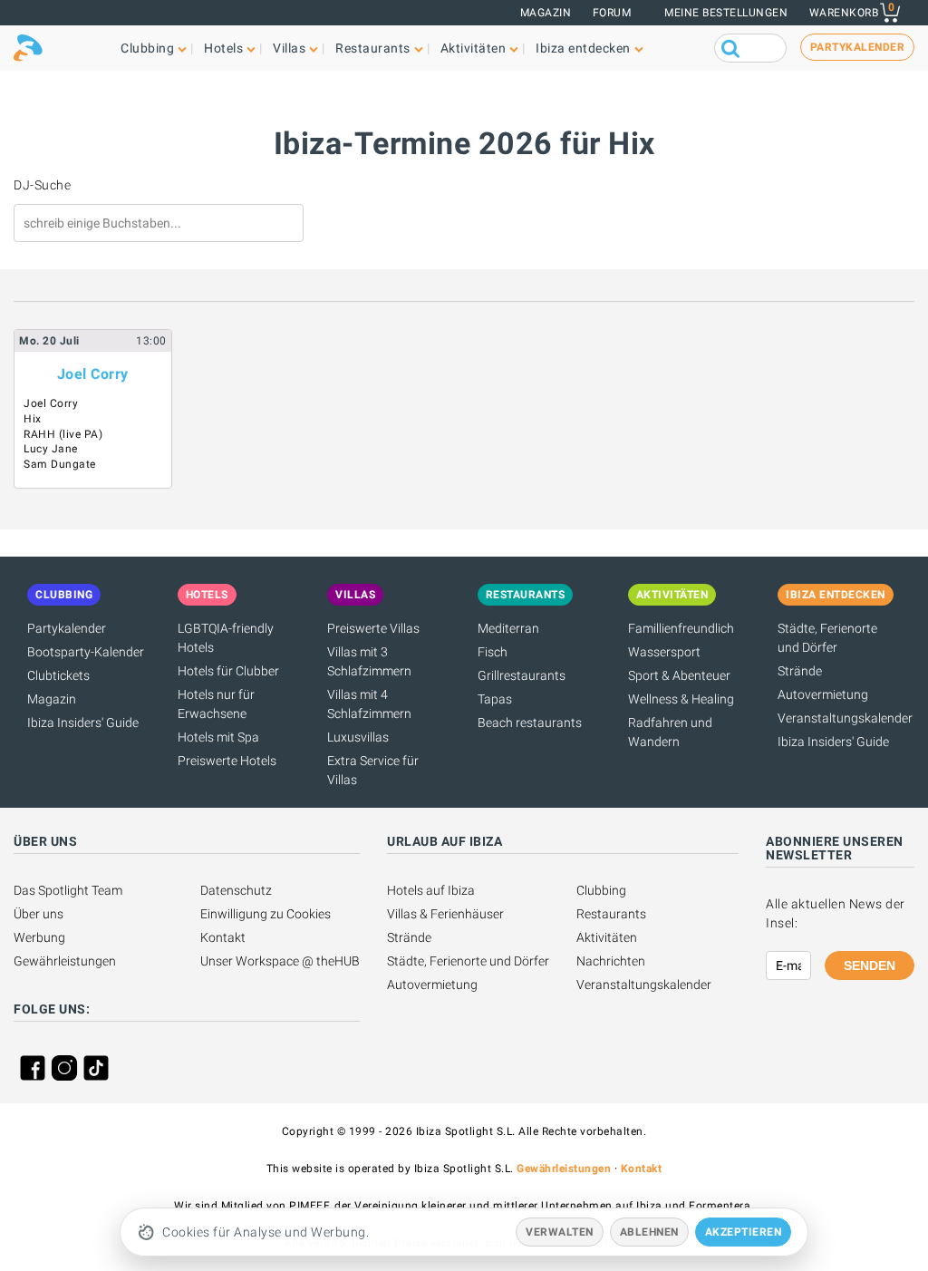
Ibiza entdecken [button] (583, 48)
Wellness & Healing (681, 699)
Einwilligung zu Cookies (265, 914)
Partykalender (66, 628)
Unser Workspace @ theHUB (280, 961)
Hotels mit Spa (218, 737)
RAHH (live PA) (63, 434)
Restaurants (611, 914)
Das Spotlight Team (68, 890)
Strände (800, 671)
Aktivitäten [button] (473, 48)
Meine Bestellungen (726, 12)
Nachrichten (610, 961)
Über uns (38, 914)
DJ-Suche (42, 185)
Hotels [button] (223, 48)
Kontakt (223, 937)
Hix (33, 418)
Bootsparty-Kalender (85, 652)
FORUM (612, 12)
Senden (869, 965)
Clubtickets (58, 675)
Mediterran (508, 628)
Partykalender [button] (857, 47)
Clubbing (601, 890)
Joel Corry (93, 374)
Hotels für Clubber (228, 671)
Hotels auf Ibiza (431, 890)
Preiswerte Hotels (227, 760)
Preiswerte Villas (373, 628)
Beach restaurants (530, 722)
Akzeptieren (743, 1232)
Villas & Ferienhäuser (445, 914)
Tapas (495, 699)
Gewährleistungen (65, 961)
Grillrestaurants (522, 675)
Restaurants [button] (373, 48)
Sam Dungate (60, 464)
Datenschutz (236, 890)
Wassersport (664, 652)
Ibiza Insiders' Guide (83, 722)
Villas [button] (289, 48)
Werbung (39, 937)
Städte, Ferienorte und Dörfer (468, 961)
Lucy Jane (51, 448)
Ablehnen (649, 1232)
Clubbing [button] (147, 48)
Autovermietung (823, 694)
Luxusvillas (358, 737)
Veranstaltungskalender (845, 718)
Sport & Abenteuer (679, 675)
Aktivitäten (606, 937)
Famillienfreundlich (681, 628)
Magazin (546, 12)
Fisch (493, 652)
